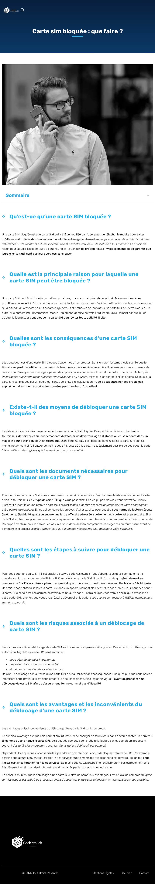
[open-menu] (13, 11)
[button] (24, 10)
